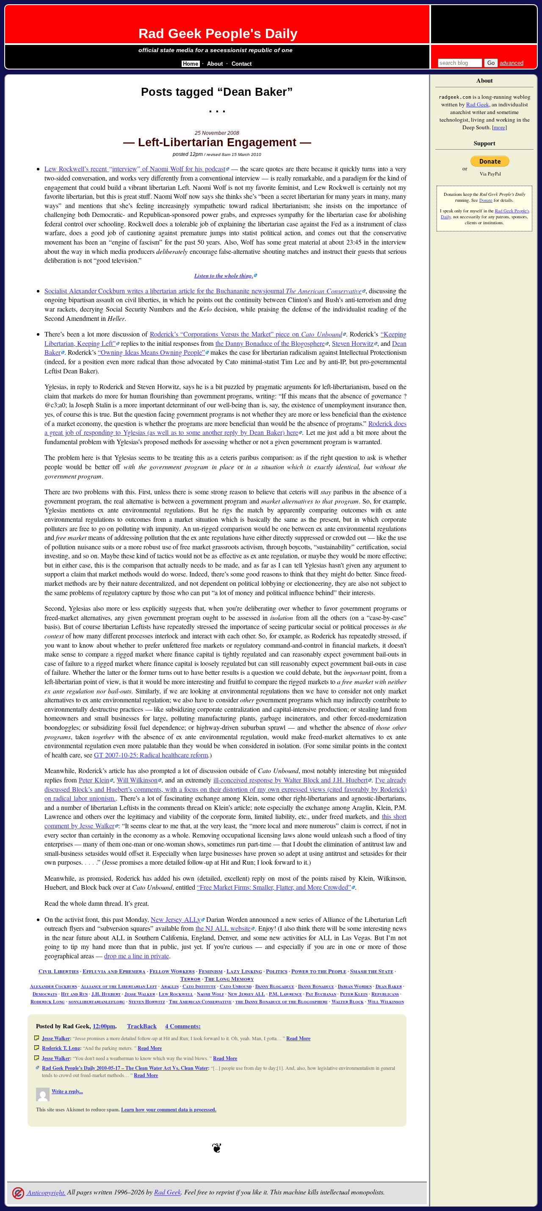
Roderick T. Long (61, 1048)
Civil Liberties (59, 971)
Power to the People (318, 971)
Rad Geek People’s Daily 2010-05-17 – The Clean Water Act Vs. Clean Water (125, 1068)
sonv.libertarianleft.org (97, 1001)
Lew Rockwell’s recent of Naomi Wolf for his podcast (134, 168)
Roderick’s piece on (246, 333)
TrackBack (142, 1026)
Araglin (170, 986)
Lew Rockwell (176, 993)
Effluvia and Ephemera (114, 971)
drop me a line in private (136, 955)
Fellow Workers (172, 971)
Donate (485, 200)
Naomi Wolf (210, 993)
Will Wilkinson (137, 779)
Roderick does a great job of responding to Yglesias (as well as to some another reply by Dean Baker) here (225, 428)
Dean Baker (389, 986)
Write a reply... (67, 1091)
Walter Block (348, 1001)
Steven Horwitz (352, 343)
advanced (511, 63)
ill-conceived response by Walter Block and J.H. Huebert (290, 779)
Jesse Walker (139, 993)
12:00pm (104, 1026)
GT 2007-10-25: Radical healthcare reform (151, 754)
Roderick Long (47, 1001)
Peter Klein (94, 779)
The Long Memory (229, 978)
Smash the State (371, 971)
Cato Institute (199, 986)
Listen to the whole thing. (223, 275)
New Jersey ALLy (176, 919)
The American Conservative (200, 1001)
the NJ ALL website (223, 928)
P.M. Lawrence (285, 993)
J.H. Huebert (106, 993)
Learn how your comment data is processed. (168, 1109)
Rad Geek (167, 1192)
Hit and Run (74, 993)
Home (190, 64)
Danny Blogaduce (274, 986)
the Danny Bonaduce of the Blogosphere (270, 343)
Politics (277, 971)
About (215, 64)
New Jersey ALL (246, 993)
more (499, 127)
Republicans (385, 993)
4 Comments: (183, 1026)
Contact (242, 64)
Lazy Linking (244, 971)
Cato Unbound (236, 986)
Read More (298, 1038)
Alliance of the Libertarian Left (119, 986)
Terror (190, 978)
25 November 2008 (217, 133)
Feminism (211, 971)
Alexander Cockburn (53, 986)
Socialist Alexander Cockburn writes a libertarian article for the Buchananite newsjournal (203, 290)
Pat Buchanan (321, 993)
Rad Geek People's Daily (218, 33)
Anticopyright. (46, 1192)
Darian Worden (355, 986)
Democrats (45, 993)
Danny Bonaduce (316, 986)
